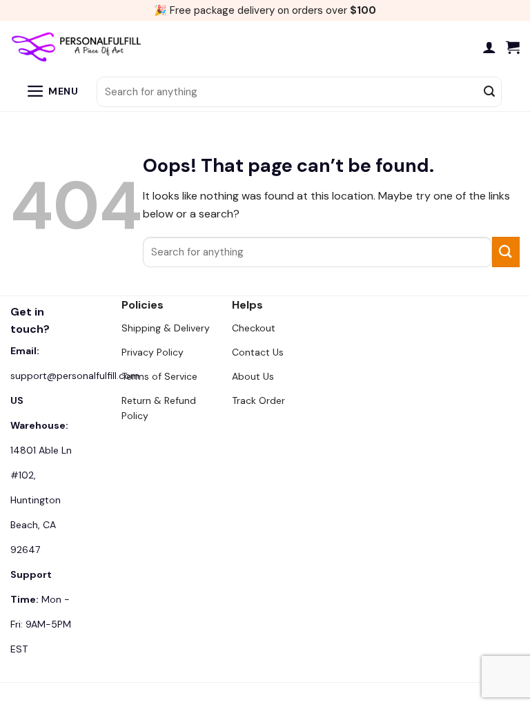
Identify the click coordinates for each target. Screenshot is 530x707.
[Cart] (513, 47)
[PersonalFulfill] (79, 47)
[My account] (489, 47)
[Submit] (489, 92)
